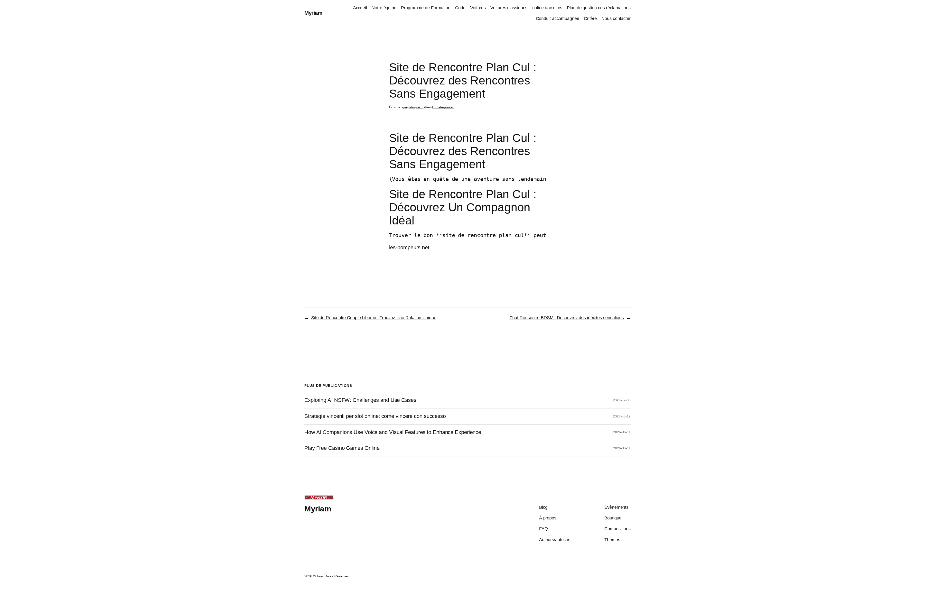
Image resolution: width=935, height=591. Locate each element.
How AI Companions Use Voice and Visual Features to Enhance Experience (392, 432)
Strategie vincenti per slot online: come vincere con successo (375, 416)
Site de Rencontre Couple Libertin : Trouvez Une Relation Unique (373, 317)
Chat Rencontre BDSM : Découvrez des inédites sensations (566, 317)
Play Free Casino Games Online (342, 448)
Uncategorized (443, 107)
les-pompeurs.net (409, 247)
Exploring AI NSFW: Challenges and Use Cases (360, 400)
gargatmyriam (412, 107)
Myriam (313, 13)
